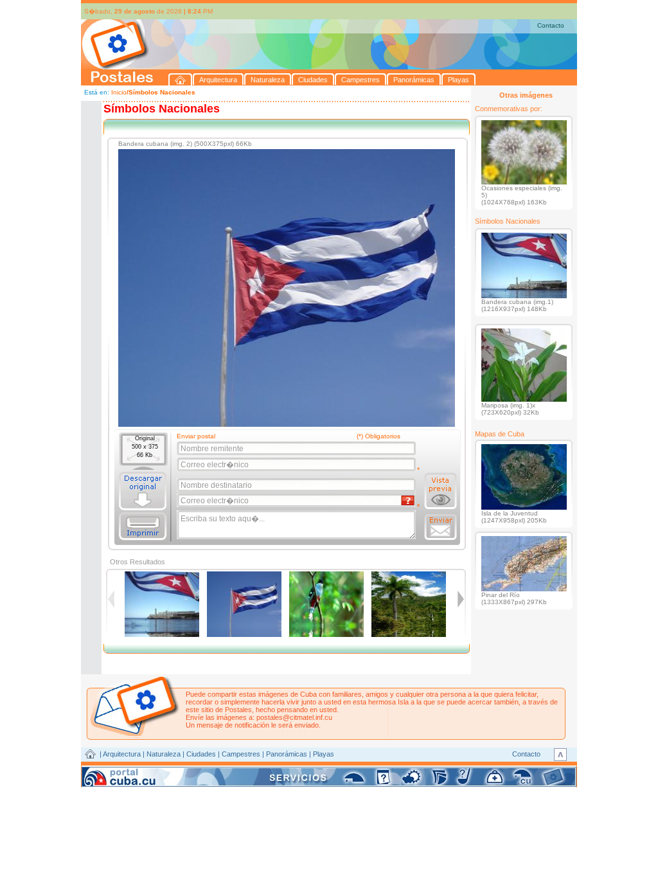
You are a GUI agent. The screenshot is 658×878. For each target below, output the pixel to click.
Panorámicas (286, 754)
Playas (323, 754)
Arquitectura (122, 754)
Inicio (119, 92)
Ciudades (201, 754)
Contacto (550, 25)
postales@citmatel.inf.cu (294, 717)
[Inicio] (180, 79)
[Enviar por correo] (440, 527)
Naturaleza (164, 754)
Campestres (241, 754)
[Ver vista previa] (440, 491)
